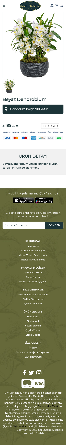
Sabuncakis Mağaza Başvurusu (33, 352)
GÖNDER (54, 225)
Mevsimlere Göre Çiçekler (33, 281)
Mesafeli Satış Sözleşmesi (33, 294)
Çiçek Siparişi (33, 334)
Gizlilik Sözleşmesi (33, 299)
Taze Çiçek (33, 316)
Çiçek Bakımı (33, 277)
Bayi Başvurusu (33, 356)
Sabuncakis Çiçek (48, 406)
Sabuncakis (19, 426)
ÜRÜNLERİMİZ (33, 311)
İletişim (33, 347)
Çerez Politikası (33, 303)
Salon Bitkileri (33, 325)
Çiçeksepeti (33, 321)
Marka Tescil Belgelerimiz (33, 255)
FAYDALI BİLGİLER (33, 267)
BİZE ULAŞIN (33, 342)
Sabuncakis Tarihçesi (33, 250)
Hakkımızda (33, 246)
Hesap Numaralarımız (33, 259)
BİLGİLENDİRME (33, 289)
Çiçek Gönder (33, 330)
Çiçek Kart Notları (33, 272)
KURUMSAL (33, 241)
